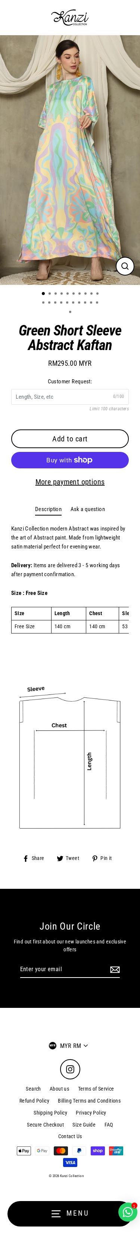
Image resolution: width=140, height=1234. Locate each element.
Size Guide (84, 1125)
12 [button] (50, 303)
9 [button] (92, 294)
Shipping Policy (50, 1113)
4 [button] (62, 294)
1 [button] (44, 294)
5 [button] (68, 294)
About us (59, 1089)
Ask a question (88, 509)
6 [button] (74, 294)
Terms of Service (96, 1089)
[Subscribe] (114, 969)
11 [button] (44, 303)
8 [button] (86, 294)
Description (48, 509)
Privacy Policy (91, 1113)
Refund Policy (34, 1101)
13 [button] (56, 303)
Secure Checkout (45, 1125)
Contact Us (70, 1136)
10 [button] (98, 294)
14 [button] (62, 303)
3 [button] (56, 294)
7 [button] (80, 294)
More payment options (70, 481)
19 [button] (92, 303)
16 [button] (74, 303)
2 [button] (50, 294)
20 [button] (98, 303)
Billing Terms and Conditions (89, 1101)
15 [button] (68, 303)
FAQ (109, 1125)
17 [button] (80, 303)
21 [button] (71, 312)
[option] (70, 160)
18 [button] (86, 303)
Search (33, 1089)
